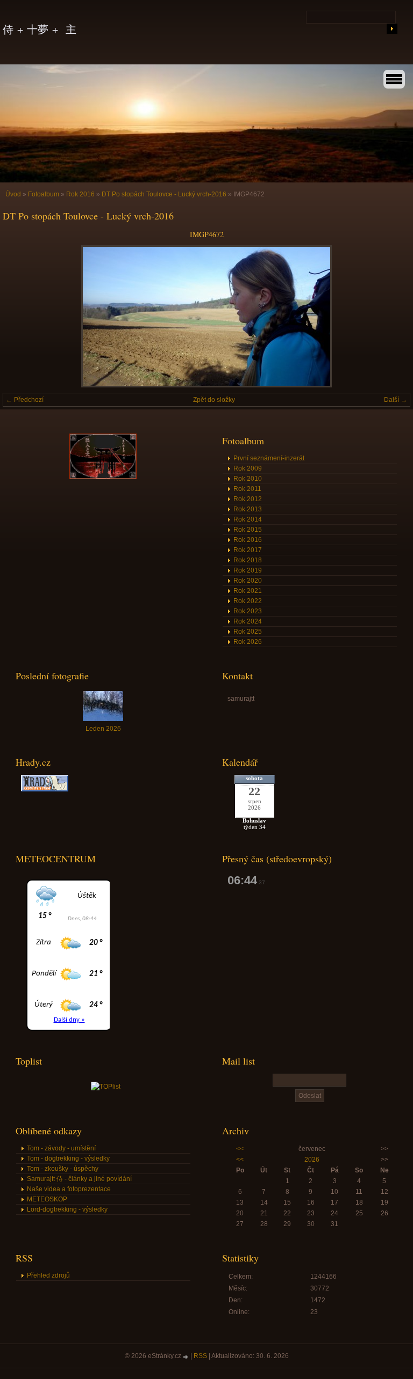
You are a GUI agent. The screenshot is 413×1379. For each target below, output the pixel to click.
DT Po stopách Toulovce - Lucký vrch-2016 (164, 194)
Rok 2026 (247, 642)
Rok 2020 (247, 580)
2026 (311, 1159)
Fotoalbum (43, 194)
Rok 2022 (247, 601)
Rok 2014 (247, 519)
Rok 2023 (247, 611)
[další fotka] (393, 316)
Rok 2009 (247, 468)
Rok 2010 (247, 478)
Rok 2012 (247, 499)
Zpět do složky (214, 400)
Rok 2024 (247, 621)
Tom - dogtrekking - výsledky (68, 1158)
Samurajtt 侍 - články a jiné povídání (79, 1179)
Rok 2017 (247, 550)
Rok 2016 (80, 194)
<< (240, 1149)
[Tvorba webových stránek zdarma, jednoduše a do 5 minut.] (186, 1356)
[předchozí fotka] (20, 316)
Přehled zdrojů (48, 1275)
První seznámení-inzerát (268, 458)
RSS (200, 1356)
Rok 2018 (247, 560)
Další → (395, 400)
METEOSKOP (47, 1199)
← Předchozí (25, 400)
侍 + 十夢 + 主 (39, 29)
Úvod (13, 194)
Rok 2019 (247, 570)
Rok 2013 (247, 509)
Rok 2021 (247, 591)
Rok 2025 (247, 631)
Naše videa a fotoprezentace (69, 1189)
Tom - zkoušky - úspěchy (62, 1168)
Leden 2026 (103, 728)
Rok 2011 (247, 489)
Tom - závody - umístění (61, 1148)
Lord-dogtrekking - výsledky (67, 1209)
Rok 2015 (247, 529)
